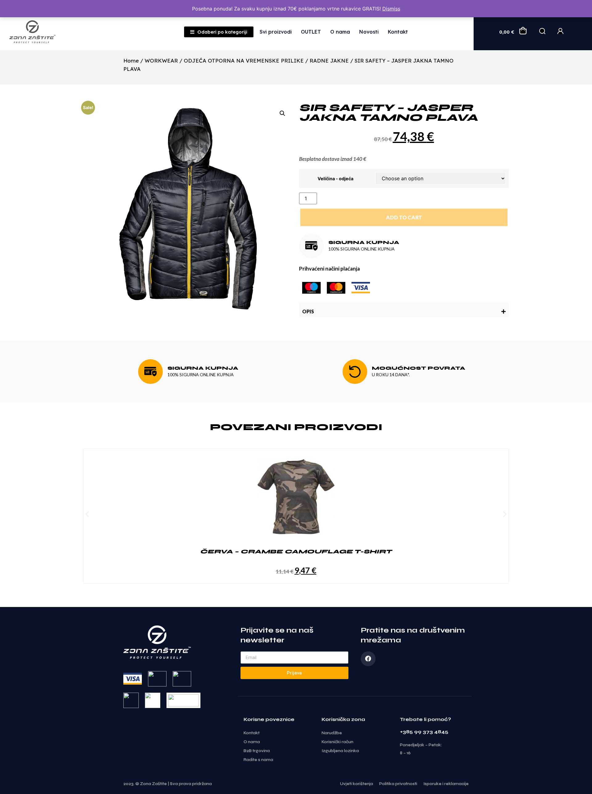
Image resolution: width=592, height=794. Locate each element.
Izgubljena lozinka (340, 750)
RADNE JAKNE (329, 60)
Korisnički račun (337, 741)
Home (131, 60)
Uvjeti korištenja (356, 784)
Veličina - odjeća (335, 179)
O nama (340, 32)
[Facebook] (368, 658)
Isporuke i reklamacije (446, 784)
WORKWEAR (161, 60)
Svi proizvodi (276, 32)
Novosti (369, 32)
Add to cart (404, 217)
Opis (308, 311)
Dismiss (391, 9)
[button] (404, 310)
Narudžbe (332, 733)
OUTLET (311, 32)
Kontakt (398, 32)
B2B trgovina (257, 750)
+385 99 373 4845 (424, 732)
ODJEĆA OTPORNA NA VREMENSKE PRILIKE (244, 60)
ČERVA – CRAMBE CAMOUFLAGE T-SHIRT (296, 551)
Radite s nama (258, 759)
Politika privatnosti (398, 784)
